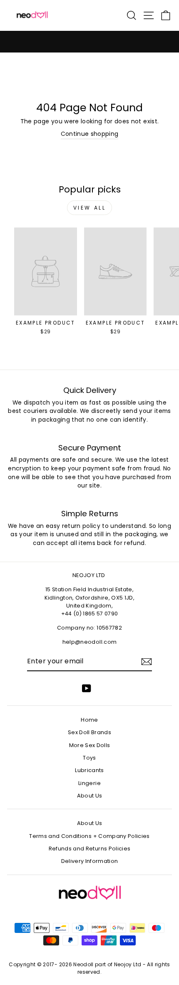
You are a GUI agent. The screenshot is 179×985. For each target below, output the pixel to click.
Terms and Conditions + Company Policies (89, 836)
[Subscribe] (146, 662)
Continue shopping (90, 134)
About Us (89, 795)
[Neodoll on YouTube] (86, 688)
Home (89, 719)
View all (89, 207)
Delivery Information (89, 861)
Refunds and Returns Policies (90, 848)
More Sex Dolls (89, 745)
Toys (89, 757)
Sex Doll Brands (89, 732)
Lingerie (89, 783)
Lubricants (89, 770)
